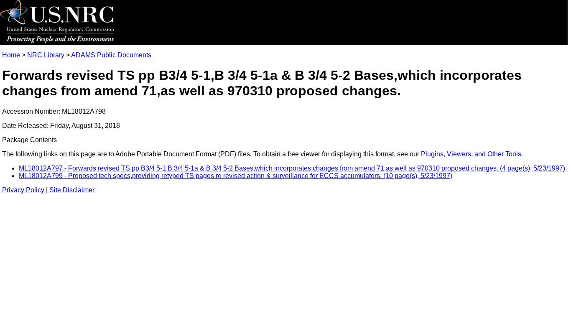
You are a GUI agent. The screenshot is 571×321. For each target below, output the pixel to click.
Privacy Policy (23, 190)
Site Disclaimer (71, 190)
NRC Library (45, 55)
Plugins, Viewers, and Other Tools (471, 154)
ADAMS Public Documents (111, 55)
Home (11, 55)
